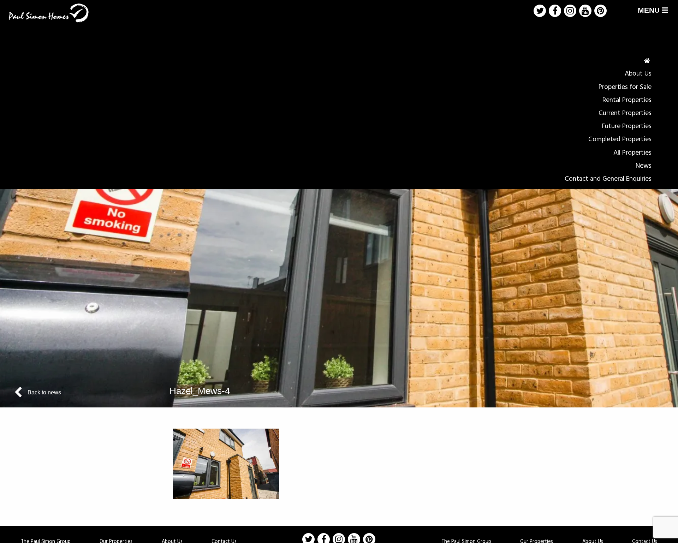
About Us (638, 73)
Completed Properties (620, 139)
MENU (650, 10)
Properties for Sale (625, 87)
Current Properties (625, 113)
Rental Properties (627, 100)
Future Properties (627, 126)
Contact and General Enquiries (608, 179)
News (644, 166)
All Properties (632, 153)
